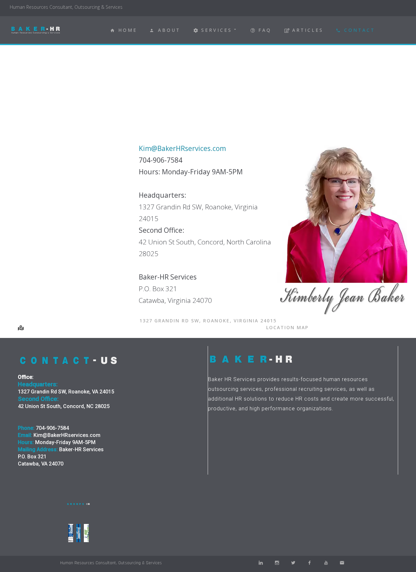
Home (127, 30)
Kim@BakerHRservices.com (182, 148)
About (169, 30)
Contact (359, 30)
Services (216, 30)
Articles (307, 30)
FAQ (264, 30)
